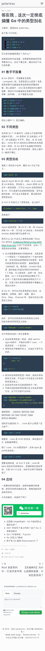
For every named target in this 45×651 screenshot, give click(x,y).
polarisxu (8, 4)
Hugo (18, 634)
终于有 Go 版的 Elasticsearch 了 (22, 540)
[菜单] (41, 3)
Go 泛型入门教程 (15, 537)
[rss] (39, 634)
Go (7, 549)
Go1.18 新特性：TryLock (19, 534)
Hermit (33, 634)
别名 (13, 549)
